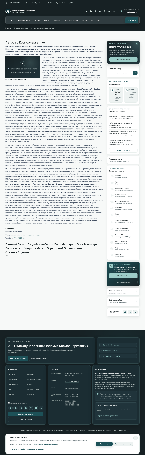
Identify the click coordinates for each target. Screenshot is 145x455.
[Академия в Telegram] (15, 408)
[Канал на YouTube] (109, 11)
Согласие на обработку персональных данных (95, 430)
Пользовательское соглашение (52, 430)
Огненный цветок (17, 252)
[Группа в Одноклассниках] (105, 11)
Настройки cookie (120, 430)
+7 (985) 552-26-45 (72, 381)
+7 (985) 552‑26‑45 (14, 3)
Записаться (132, 20)
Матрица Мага (33, 248)
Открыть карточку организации (107, 416)
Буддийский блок (39, 244)
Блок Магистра (87, 244)
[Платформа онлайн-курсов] (135, 312)
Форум (11, 394)
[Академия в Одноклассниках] (31, 408)
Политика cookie (71, 430)
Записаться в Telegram (25, 414)
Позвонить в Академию (39, 358)
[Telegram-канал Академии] (125, 312)
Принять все (104, 444)
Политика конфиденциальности (29, 430)
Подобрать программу (18, 358)
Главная (8, 28)
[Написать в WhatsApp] (95, 11)
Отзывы (30, 384)
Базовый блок (14, 244)
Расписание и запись (34, 379)
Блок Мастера (63, 244)
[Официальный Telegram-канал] (91, 11)
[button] (98, 21)
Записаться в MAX (26, 419)
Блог (11, 389)
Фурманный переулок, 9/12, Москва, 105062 (74, 374)
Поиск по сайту (115, 69)
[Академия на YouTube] (36, 408)
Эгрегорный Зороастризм (64, 248)
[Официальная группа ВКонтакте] (86, 11)
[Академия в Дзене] (41, 408)
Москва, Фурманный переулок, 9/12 (61, 3)
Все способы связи (123, 282)
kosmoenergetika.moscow (30, 235)
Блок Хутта (12, 248)
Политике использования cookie (45, 444)
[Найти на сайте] (135, 73)
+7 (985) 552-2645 (19, 238)
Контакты (30, 394)
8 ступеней (13, 379)
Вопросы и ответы (33, 389)
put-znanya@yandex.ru (35, 3)
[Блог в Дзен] (114, 11)
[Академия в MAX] (100, 11)
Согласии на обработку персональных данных (27, 449)
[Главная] (11, 20)
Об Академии (13, 384)
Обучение (30, 374)
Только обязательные (123, 444)
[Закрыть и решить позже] (135, 438)
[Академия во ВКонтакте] (130, 312)
